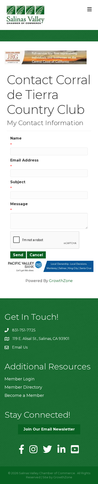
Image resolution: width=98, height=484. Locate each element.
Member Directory (23, 387)
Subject (17, 182)
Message (19, 204)
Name (16, 138)
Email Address (24, 160)
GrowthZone (61, 281)
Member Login (20, 379)
